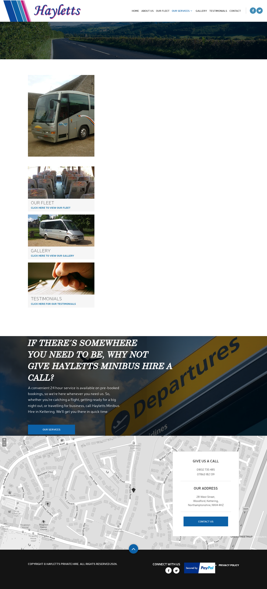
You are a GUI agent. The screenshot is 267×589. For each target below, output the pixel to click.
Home (135, 10)
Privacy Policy (229, 565)
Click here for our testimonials (53, 303)
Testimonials (218, 10)
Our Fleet (162, 10)
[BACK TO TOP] (133, 549)
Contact (235, 10)
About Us (147, 10)
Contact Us (205, 521)
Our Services (181, 10)
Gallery (201, 10)
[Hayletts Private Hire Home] (42, 11)
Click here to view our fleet (50, 207)
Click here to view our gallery (52, 255)
